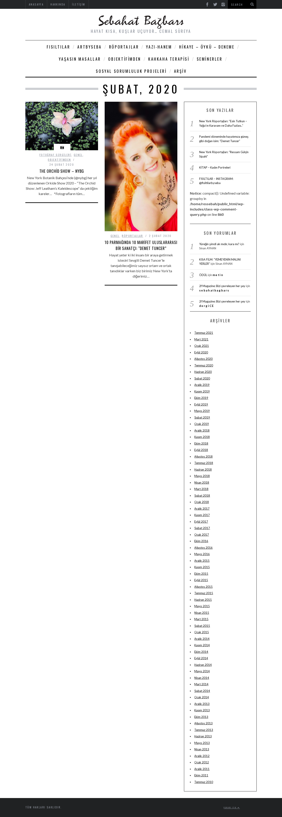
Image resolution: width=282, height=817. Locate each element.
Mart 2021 (201, 339)
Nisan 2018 (201, 482)
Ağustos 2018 (203, 456)
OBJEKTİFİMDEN (124, 59)
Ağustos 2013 (203, 723)
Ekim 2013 (201, 717)
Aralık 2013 (202, 704)
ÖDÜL (203, 275)
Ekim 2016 (201, 541)
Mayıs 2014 (202, 671)
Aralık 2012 (202, 756)
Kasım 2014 (202, 645)
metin (218, 275)
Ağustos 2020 (203, 359)
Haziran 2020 (203, 372)
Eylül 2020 (201, 352)
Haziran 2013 (203, 736)
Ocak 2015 (201, 632)
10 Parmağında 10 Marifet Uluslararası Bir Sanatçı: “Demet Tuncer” (141, 245)
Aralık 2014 (202, 638)
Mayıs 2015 (202, 606)
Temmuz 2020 (203, 365)
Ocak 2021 (201, 345)
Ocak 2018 (201, 502)
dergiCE (206, 306)
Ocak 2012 (201, 762)
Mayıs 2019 (202, 411)
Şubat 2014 (202, 691)
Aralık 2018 (202, 430)
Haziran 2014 (203, 665)
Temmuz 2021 (203, 332)
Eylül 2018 (201, 450)
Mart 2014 (201, 684)
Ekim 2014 (201, 652)
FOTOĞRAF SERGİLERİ (55, 155)
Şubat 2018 (202, 495)
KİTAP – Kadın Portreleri (214, 167)
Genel (78, 155)
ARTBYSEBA (89, 47)
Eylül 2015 (201, 580)
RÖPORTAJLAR (124, 47)
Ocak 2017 (201, 534)
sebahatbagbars (214, 290)
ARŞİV (180, 71)
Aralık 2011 (202, 769)
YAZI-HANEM (159, 47)
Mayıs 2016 (202, 554)
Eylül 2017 (201, 521)
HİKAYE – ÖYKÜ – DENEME (206, 47)
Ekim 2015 (201, 573)
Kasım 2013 (202, 710)
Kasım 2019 (202, 391)
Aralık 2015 (202, 560)
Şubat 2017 (202, 528)
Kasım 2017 (202, 515)
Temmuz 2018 (203, 463)
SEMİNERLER (210, 59)
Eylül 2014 (201, 658)
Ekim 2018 (201, 443)
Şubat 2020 (202, 378)
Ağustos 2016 (203, 547)
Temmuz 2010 (203, 782)
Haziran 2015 (203, 599)
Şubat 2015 (202, 625)
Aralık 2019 (202, 385)
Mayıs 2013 (202, 743)
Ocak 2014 (201, 697)
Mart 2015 (201, 619)
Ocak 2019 (201, 424)
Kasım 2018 (202, 437)
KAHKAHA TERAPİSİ (168, 59)
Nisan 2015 (201, 612)
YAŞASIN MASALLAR (80, 59)
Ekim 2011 (201, 775)
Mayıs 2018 (202, 476)
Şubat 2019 (202, 417)
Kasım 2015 (202, 567)
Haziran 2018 (203, 469)
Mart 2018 (201, 489)
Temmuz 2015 (203, 593)
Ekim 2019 (201, 398)
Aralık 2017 (202, 508)
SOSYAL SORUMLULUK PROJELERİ (131, 71)
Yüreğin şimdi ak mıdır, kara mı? (219, 244)
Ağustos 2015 (203, 586)
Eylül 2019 (201, 404)
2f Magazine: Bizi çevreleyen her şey (222, 286)
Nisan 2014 (201, 678)
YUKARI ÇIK (230, 807)
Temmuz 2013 (203, 730)
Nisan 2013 (201, 749)
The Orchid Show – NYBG (61, 171)
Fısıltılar (58, 47)
